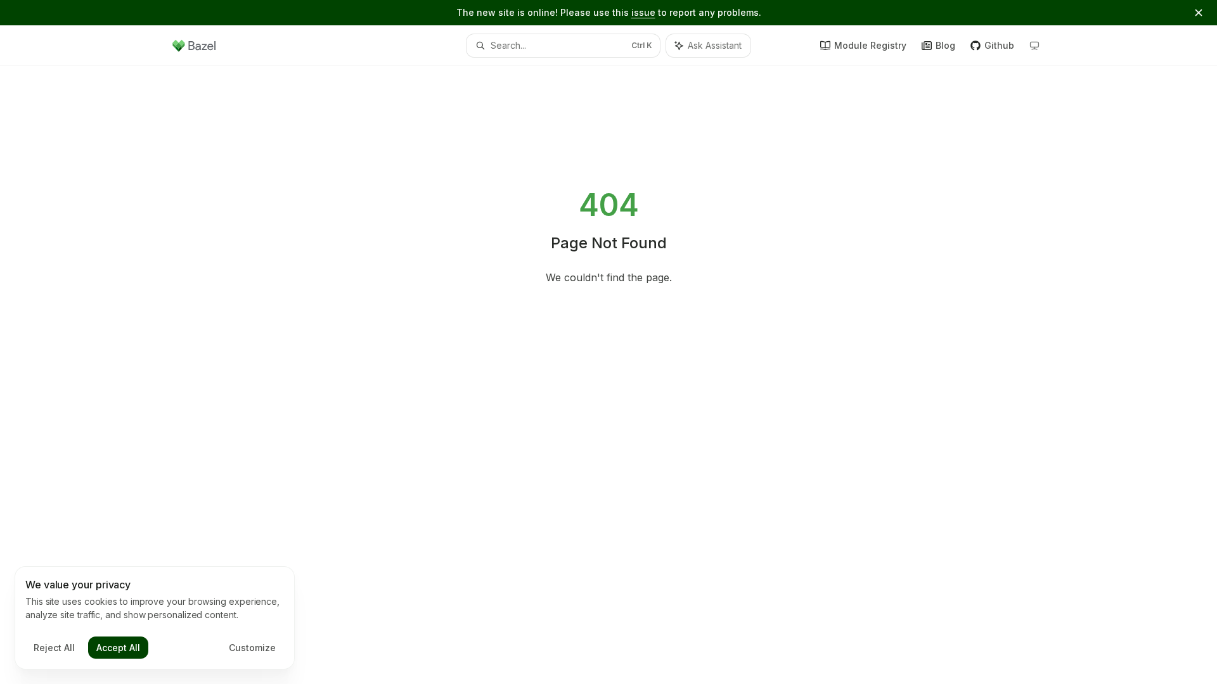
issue (643, 12)
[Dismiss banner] (1198, 12)
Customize (252, 647)
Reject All (54, 647)
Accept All (118, 647)
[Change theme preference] (1034, 45)
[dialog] (154, 618)
